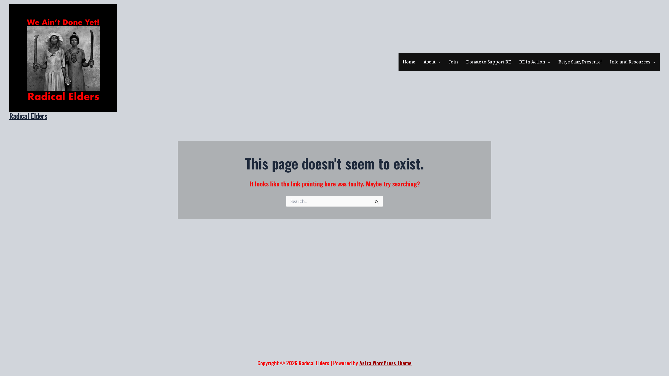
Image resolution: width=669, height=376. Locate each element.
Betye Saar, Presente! (580, 61)
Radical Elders (28, 116)
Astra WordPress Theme (385, 363)
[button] (438, 62)
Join (453, 61)
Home (409, 61)
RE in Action (532, 61)
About (430, 61)
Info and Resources (630, 61)
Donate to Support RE (488, 61)
